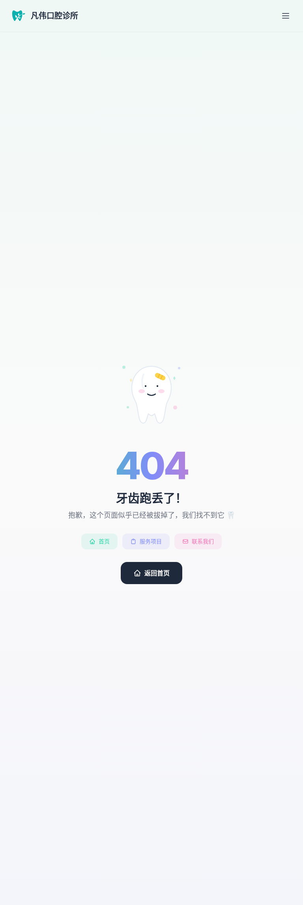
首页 (104, 541)
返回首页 (157, 573)
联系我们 (203, 541)
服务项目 (151, 541)
